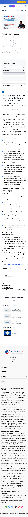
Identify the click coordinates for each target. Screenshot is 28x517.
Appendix (19, 85)
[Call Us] (20, 6)
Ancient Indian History (9, 85)
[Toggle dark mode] (16, 6)
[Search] (19, 10)
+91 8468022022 (14, 357)
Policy (14, 381)
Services (14, 372)
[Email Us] (22, 6)
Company (14, 376)
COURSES (14, 367)
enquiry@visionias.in (14, 361)
